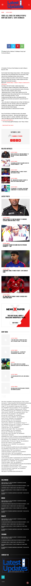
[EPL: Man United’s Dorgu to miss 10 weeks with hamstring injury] (5, 180)
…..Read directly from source (7, 125)
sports (13, 362)
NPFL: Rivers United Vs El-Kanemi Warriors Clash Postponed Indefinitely (20, 364)
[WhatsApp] (22, 46)
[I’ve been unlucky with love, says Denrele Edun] (5, 376)
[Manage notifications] (27, 583)
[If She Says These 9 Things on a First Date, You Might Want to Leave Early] (5, 339)
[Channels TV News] (10, 136)
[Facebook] (9, 46)
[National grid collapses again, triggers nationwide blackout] (5, 388)
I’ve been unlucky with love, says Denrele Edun (20, 376)
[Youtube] (19, 140)
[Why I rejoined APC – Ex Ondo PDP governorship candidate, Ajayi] (5, 351)
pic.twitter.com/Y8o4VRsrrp (7, 120)
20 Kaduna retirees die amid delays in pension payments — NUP (20, 163)
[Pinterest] (18, 46)
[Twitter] (13, 46)
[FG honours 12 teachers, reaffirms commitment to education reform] (5, 188)
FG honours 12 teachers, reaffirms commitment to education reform (19, 189)
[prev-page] (2, 396)
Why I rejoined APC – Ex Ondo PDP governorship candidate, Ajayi (18, 352)
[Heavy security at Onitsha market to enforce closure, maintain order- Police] (5, 154)
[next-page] (5, 396)
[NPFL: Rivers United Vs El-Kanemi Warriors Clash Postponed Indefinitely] (5, 364)
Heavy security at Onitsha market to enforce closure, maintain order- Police (20, 155)
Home (2, 12)
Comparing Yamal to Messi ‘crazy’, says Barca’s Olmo (19, 172)
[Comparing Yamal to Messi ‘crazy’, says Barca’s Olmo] (5, 171)
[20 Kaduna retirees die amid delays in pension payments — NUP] (5, 163)
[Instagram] (14, 140)
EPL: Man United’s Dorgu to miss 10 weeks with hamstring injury (19, 180)
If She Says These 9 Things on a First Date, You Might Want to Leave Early (19, 340)
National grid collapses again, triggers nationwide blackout (20, 388)
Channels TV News (17, 136)
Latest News (9, 12)
